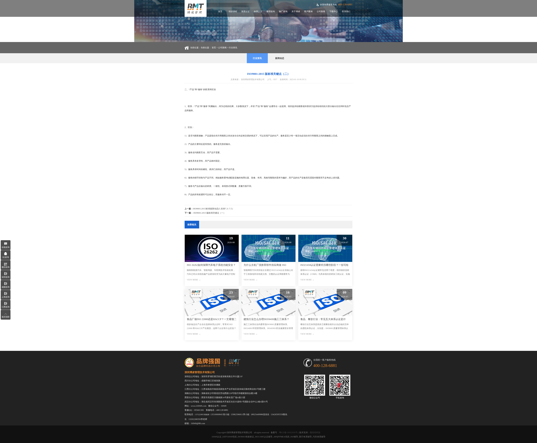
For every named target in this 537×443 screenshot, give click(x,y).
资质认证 (245, 11)
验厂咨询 (283, 11)
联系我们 (346, 11)
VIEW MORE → (194, 280)
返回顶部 (6, 317)
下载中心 (333, 11)
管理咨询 (270, 11)
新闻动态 (279, 58)
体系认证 (258, 11)
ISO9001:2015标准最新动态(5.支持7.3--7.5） (213, 209)
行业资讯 (233, 47)
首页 (220, 11)
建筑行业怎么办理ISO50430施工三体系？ (266, 319)
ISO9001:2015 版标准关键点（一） (209, 213)
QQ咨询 (5, 257)
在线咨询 (6, 247)
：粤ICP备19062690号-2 (288, 432)
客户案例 (308, 11)
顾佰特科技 (315, 432)
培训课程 (233, 11)
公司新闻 (321, 11)
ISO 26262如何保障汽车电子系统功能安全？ (211, 265)
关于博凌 (296, 11)
